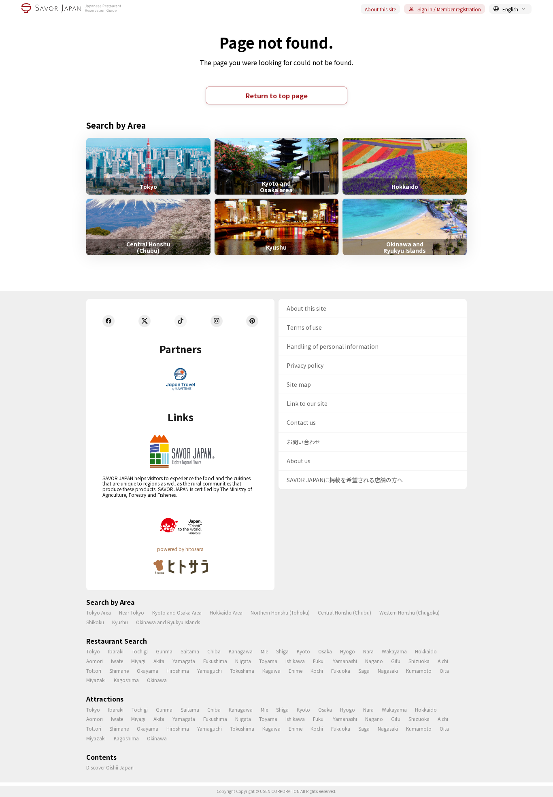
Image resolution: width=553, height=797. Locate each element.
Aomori (94, 660)
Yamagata (183, 660)
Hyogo (347, 651)
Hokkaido (426, 651)
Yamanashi (345, 660)
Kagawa (271, 670)
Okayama (147, 670)
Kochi (317, 670)
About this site (380, 9)
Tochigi (140, 651)
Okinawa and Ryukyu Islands (168, 622)
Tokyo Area (98, 612)
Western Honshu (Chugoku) (409, 612)
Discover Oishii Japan (110, 767)
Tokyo (93, 651)
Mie (264, 651)
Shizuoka (419, 660)
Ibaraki (115, 651)
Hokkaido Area (226, 612)
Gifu (395, 660)
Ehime (295, 670)
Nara (368, 651)
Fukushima (215, 660)
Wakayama (394, 651)
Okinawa (157, 679)
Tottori (93, 670)
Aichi (443, 660)
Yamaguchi (209, 670)
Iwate (117, 660)
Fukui (319, 660)
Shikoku (95, 622)
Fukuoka (340, 670)
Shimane (119, 670)
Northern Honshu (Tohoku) (280, 612)
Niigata (243, 660)
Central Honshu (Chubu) (344, 612)
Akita (158, 660)
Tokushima (242, 670)
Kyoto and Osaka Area (177, 612)
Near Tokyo (131, 612)
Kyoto (303, 651)
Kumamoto (419, 670)
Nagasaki (388, 670)
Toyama (268, 660)
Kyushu (120, 622)
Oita (444, 670)
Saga (364, 670)
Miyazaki (96, 679)
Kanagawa (241, 651)
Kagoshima (126, 679)
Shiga (282, 651)
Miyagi (138, 660)
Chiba (214, 651)
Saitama (190, 651)
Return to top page (277, 95)
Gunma (164, 651)
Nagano (374, 660)
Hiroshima (177, 670)
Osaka (325, 651)
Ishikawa (295, 660)
